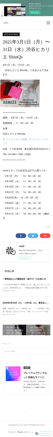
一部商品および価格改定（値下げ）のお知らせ (24, 278)
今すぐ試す (34, 12)
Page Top (26, 413)
